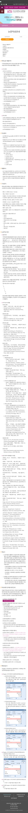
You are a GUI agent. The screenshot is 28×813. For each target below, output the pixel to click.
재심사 (4, 56)
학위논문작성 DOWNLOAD (8, 601)
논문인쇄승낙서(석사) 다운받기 (11, 649)
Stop (1, 4)
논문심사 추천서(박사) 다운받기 (11, 634)
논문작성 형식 (5, 51)
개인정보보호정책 (7, 794)
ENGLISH (11, 7)
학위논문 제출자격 (6, 44)
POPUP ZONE (23, 7)
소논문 (21, 36)
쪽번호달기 (5, 52)
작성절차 (4, 49)
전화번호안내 (21, 796)
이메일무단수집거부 (21, 794)
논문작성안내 (7, 36)
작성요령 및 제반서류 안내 (8, 48)
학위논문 (7, 39)
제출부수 (4, 54)
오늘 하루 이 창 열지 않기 (18, 4)
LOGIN (6, 7)
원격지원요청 (14, 798)
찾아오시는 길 (7, 796)
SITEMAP (16, 7)
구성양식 (4, 46)
